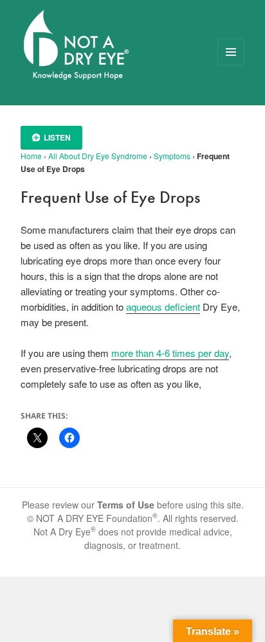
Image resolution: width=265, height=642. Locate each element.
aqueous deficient (163, 306)
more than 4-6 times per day (170, 353)
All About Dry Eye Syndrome (97, 155)
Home (31, 155)
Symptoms (172, 155)
